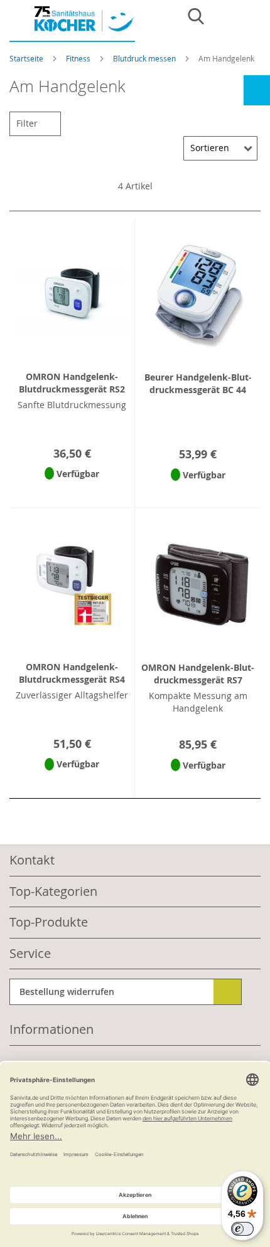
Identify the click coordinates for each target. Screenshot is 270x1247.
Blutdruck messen (145, 58)
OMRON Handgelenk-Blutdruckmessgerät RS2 (72, 383)
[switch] (242, 1229)
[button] (72, 490)
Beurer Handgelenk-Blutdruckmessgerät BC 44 (198, 383)
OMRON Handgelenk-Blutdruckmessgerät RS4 (72, 673)
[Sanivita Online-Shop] (72, 24)
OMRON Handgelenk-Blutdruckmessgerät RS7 (197, 673)
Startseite (27, 58)
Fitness (79, 58)
